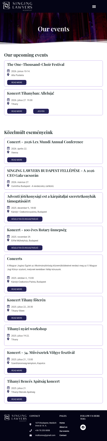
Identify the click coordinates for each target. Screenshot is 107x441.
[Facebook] (83, 427)
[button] (94, 6)
